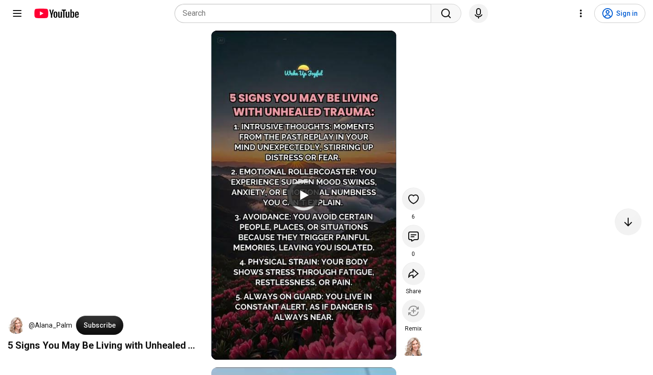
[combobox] (306, 13)
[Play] (303, 195)
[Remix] (413, 310)
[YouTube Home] (56, 13)
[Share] (413, 273)
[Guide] (17, 13)
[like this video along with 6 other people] (413, 199)
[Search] (446, 13)
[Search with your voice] (478, 13)
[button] (16, 325)
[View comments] (413, 236)
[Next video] (628, 222)
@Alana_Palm (50, 325)
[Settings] (581, 13)
